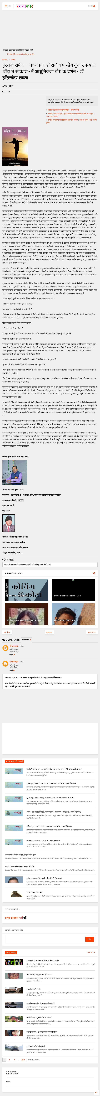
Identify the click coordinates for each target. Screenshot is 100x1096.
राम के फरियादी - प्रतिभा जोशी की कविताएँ (39, 1018)
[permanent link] (9, 91)
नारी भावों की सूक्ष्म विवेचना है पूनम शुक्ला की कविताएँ (25, 620)
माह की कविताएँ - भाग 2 (33, 989)
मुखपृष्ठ (8, 1081)
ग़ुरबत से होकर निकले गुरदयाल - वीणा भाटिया (63, 110)
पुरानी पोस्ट (92, 632)
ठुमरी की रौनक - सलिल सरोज (64, 620)
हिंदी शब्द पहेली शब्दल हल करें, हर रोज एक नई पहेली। (21, 54)
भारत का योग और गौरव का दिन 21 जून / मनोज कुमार (20, 855)
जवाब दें (11, 655)
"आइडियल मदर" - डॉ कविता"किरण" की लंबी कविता (42, 1032)
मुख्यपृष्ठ (49, 632)
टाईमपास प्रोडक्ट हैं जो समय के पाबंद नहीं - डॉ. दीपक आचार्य (44, 878)
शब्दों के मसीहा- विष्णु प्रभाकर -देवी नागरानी (39, 975)
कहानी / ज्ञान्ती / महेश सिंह (34, 892)
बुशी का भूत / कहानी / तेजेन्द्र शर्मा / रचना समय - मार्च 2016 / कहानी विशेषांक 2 (50, 798)
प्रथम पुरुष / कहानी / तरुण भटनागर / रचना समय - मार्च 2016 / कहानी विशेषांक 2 (51, 783)
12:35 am (21, 646)
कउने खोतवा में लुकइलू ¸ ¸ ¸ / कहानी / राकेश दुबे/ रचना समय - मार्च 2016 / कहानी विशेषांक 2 (54, 769)
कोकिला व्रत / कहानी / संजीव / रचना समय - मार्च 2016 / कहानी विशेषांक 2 (49, 826)
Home (4, 60)
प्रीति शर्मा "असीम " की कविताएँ (36, 1046)
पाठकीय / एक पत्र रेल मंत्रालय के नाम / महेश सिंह (20, 866)
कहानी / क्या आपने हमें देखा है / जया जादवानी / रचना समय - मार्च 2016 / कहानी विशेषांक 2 (54, 812)
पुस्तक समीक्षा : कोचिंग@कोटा (17, 596)
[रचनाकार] (25, 7)
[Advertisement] (50, 28)
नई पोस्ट (7, 632)
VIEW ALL (90, 952)
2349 (23, 1060)
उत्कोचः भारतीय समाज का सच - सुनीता (67, 596)
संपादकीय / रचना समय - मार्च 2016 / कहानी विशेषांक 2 (43, 841)
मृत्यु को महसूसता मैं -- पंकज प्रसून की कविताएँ (40, 1003)
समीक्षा (13, 60)
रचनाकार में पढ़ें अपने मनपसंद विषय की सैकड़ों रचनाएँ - (43, 960)
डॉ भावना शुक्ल (14, 646)
